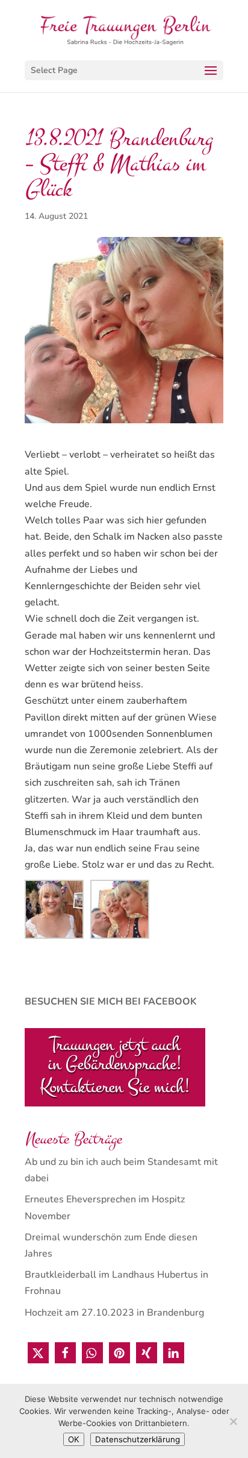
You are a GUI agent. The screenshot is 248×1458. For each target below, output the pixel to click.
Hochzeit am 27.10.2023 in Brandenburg (114, 1312)
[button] (38, 1352)
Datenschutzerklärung (137, 1439)
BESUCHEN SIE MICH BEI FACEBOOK (111, 1001)
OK (73, 1439)
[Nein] (233, 1421)
